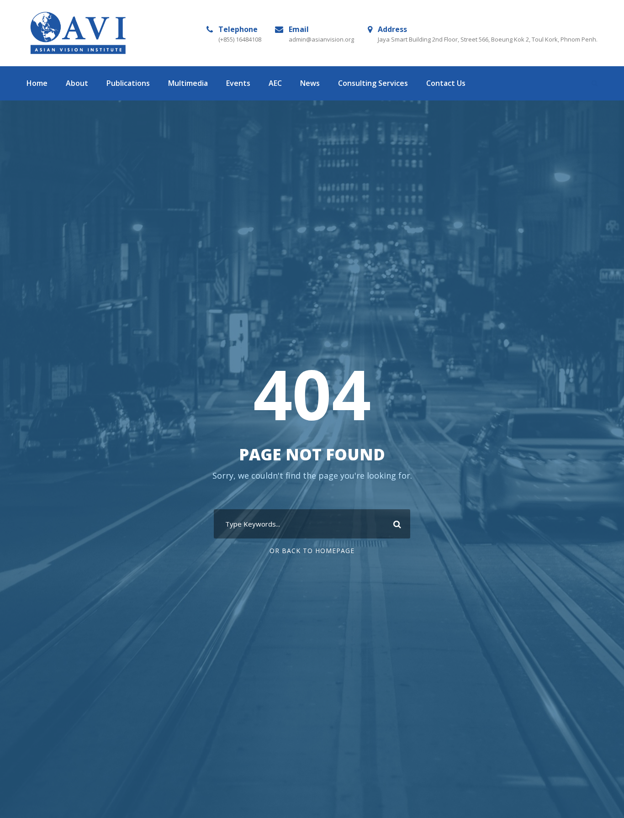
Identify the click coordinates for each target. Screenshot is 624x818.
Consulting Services (373, 83)
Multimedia (188, 83)
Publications (128, 83)
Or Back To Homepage (312, 550)
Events (238, 83)
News (310, 83)
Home (37, 83)
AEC (275, 83)
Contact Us (445, 83)
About (77, 83)
